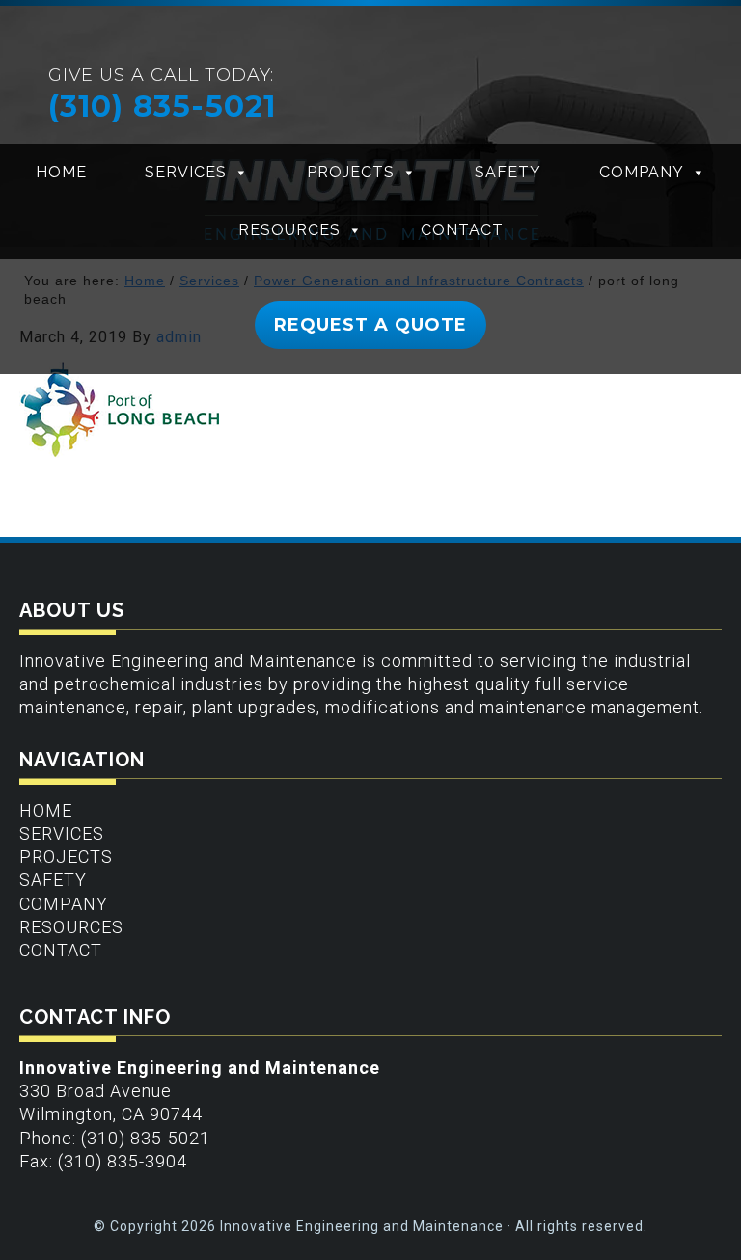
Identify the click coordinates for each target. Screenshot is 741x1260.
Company (641, 172)
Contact (462, 230)
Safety (508, 172)
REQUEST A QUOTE (370, 324)
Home (61, 172)
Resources (289, 230)
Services (186, 172)
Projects (351, 172)
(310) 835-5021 (162, 106)
